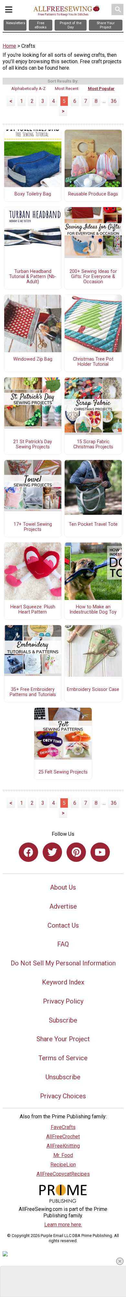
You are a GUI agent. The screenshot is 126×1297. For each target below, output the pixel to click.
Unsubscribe (63, 1077)
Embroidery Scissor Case (93, 689)
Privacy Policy (63, 1001)
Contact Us (63, 925)
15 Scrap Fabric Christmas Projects (93, 444)
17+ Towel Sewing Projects (33, 527)
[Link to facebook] (28, 852)
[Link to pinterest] (76, 852)
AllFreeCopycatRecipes (63, 1174)
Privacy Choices (63, 1096)
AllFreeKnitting (63, 1146)
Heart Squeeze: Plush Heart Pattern (32, 609)
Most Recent (67, 88)
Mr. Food (63, 1155)
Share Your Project (63, 1039)
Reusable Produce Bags (93, 194)
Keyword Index (63, 982)
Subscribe (63, 1020)
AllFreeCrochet (63, 1136)
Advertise (63, 906)
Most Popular (101, 88)
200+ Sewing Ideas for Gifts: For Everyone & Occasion (93, 276)
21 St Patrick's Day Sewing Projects (32, 444)
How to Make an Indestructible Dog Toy (93, 609)
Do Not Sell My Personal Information (63, 963)
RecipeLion (63, 1165)
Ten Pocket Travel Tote (93, 524)
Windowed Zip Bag (32, 359)
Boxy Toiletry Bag (33, 194)
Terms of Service (63, 1058)
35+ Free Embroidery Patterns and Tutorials (33, 692)
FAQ (63, 944)
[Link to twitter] (52, 852)
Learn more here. (63, 1225)
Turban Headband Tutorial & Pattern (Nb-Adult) (32, 276)
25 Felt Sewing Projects (63, 772)
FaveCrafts (63, 1127)
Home (9, 46)
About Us (63, 887)
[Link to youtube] (100, 852)
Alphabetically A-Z (28, 88)
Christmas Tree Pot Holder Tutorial (93, 362)
